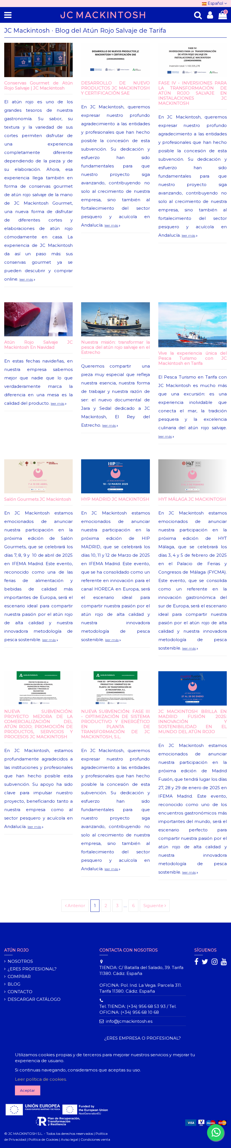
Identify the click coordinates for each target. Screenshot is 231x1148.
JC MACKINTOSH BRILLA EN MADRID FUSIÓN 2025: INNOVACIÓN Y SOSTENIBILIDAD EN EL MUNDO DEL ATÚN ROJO (192, 721)
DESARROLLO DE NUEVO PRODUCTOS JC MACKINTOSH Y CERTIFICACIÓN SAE (115, 88)
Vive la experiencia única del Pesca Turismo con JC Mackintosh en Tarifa (192, 358)
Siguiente (154, 905)
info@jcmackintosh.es (129, 1021)
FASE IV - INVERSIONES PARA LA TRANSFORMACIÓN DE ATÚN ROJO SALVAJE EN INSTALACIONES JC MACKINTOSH (192, 93)
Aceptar (27, 1090)
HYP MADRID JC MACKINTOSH (115, 499)
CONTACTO (20, 991)
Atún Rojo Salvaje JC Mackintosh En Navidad (38, 344)
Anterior (75, 905)
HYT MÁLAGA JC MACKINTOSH (192, 499)
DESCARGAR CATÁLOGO (34, 999)
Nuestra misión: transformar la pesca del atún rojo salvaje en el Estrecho (115, 347)
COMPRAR (19, 976)
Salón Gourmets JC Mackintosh (37, 499)
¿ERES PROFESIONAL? (32, 969)
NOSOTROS (20, 961)
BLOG (14, 984)
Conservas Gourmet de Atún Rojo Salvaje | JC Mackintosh (38, 85)
